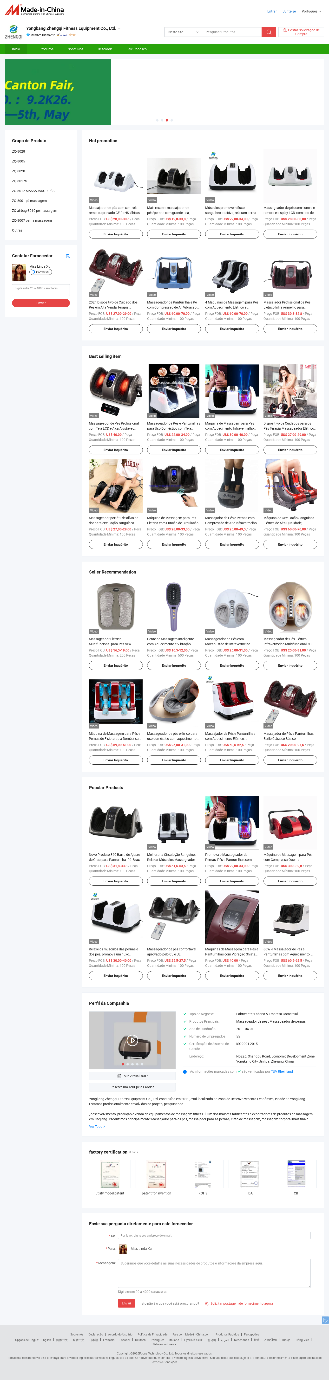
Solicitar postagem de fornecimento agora (239, 1303)
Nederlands (241, 1340)
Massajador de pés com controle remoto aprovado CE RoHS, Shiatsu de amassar (115, 212)
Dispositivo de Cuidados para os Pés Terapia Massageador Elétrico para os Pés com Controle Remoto (288, 428)
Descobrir (105, 49)
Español (124, 1340)
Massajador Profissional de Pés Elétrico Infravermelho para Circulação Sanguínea (286, 307)
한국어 (211, 1340)
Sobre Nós (75, 49)
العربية (225, 1340)
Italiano (174, 1340)
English (46, 1340)
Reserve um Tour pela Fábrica (132, 1087)
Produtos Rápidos (227, 1334)
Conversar (42, 272)
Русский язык (193, 1340)
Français (108, 1340)
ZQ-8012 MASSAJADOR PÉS (33, 190)
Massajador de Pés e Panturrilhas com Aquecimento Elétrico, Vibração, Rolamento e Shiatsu (230, 738)
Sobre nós (76, 1334)
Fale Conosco (136, 49)
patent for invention (156, 1193)
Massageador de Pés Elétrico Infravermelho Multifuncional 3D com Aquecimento (287, 644)
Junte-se (289, 11)
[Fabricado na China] (36, 9)
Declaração (95, 1334)
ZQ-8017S (19, 181)
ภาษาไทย (270, 1340)
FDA (249, 1193)
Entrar (272, 11)
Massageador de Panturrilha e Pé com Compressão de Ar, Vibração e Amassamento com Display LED (173, 307)
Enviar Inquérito (116, 234)
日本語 (93, 1340)
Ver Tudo (95, 1126)
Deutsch (140, 1340)
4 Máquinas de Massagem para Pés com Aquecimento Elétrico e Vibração (231, 307)
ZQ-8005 (18, 161)
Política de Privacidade (152, 1334)
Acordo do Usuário (120, 1334)
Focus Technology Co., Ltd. (156, 1353)
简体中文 (62, 1340)
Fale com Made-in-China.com (191, 1334)
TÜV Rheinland (282, 1071)
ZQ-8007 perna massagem (32, 220)
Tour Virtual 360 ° (135, 1076)
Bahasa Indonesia (164, 1344)
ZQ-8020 (18, 171)
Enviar (126, 1303)
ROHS (202, 1193)
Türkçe (286, 1340)
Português (157, 1340)
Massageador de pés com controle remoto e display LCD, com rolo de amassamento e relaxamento (289, 212)
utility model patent (110, 1193)
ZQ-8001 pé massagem (29, 200)
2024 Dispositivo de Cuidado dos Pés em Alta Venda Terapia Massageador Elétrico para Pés (113, 307)
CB (296, 1193)
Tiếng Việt (302, 1340)
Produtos (46, 49)
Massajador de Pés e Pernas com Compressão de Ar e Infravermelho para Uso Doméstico (231, 523)
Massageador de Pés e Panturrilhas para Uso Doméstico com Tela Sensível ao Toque (173, 428)
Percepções (251, 1334)
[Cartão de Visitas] (68, 255)
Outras (17, 230)
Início (16, 49)
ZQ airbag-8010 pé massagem (34, 210)
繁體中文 (78, 1340)
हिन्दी (256, 1340)
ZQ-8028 (18, 151)
